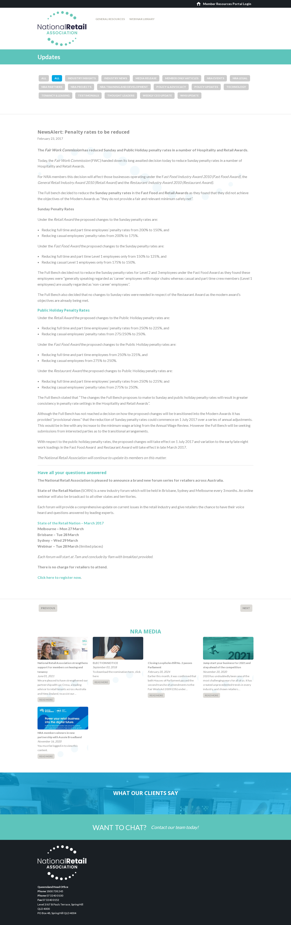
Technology (236, 87)
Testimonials (88, 95)
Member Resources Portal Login (227, 4)
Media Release (146, 78)
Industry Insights (82, 78)
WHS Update (189, 95)
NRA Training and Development (124, 87)
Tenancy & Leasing (55, 95)
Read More (46, 699)
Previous (48, 608)
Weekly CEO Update (157, 95)
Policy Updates (206, 87)
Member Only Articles (181, 78)
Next (246, 608)
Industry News (115, 78)
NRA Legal (240, 78)
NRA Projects (81, 87)
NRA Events (215, 78)
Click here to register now (59, 577)
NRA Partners (51, 87)
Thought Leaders (120, 95)
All (43, 78)
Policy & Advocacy (171, 87)
